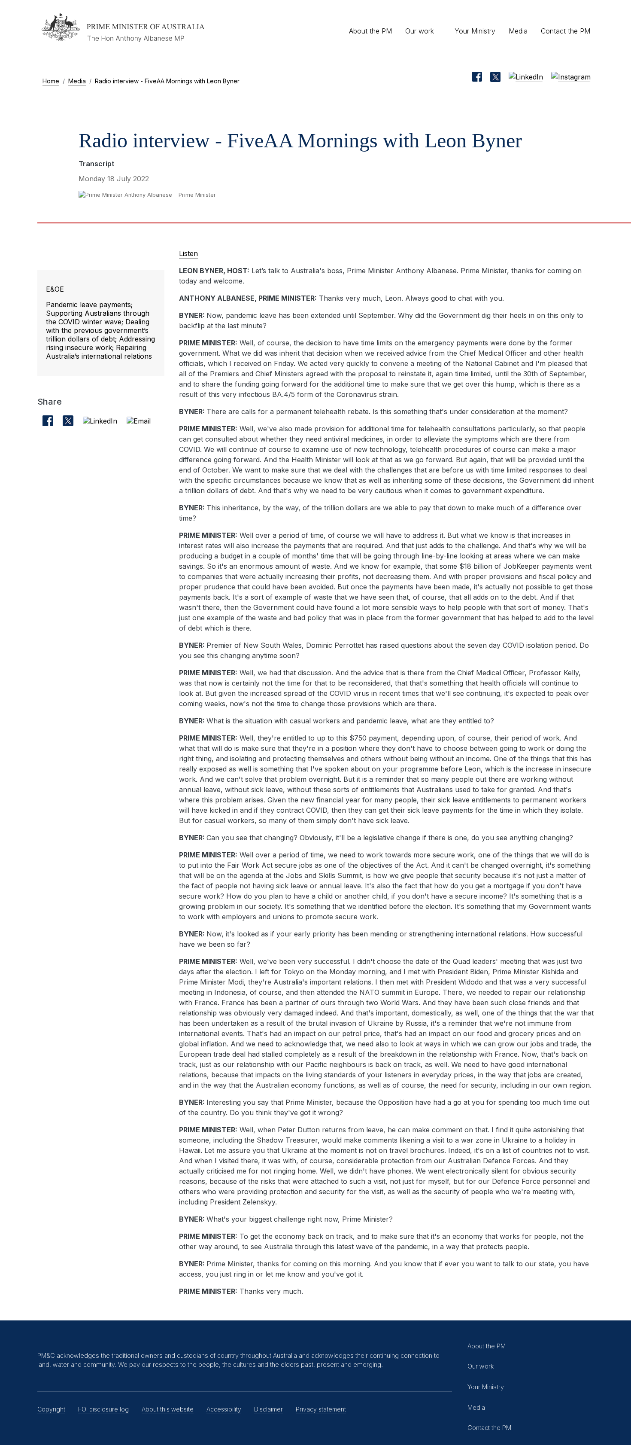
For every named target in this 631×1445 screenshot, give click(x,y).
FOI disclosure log (103, 1409)
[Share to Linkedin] (100, 420)
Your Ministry (475, 31)
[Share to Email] (139, 420)
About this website (168, 1409)
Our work (419, 31)
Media (518, 31)
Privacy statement (321, 1409)
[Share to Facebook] (47, 420)
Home (50, 81)
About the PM (370, 31)
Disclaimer (268, 1409)
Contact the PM (565, 31)
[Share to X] (68, 420)
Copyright (51, 1409)
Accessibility (223, 1409)
